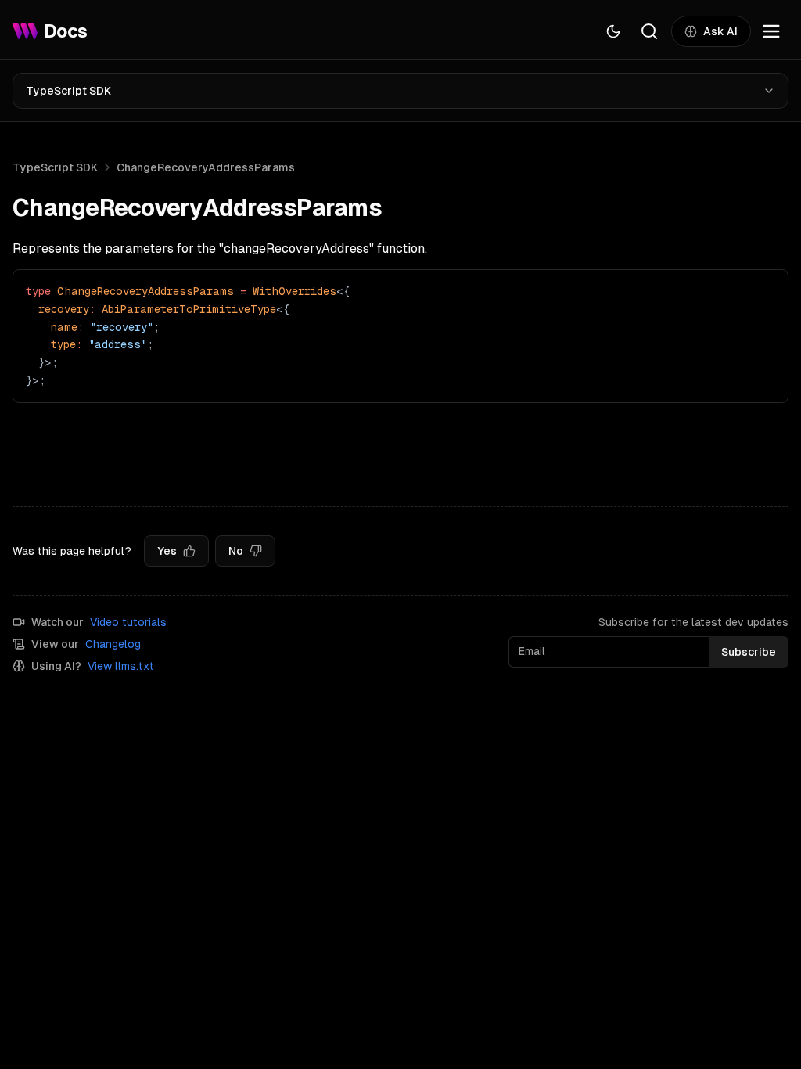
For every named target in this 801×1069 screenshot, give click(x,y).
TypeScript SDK (68, 91)
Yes (167, 551)
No (235, 551)
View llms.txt (121, 666)
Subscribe (748, 652)
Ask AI (720, 31)
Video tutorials (128, 622)
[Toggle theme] (613, 31)
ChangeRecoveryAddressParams (206, 167)
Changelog (113, 644)
